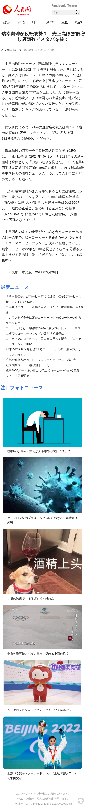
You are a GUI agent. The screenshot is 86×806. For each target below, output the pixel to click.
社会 (35, 22)
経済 (21, 22)
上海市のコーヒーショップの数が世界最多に (35, 333)
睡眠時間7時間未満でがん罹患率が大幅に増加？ (38, 451)
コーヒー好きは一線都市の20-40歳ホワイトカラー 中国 (43, 328)
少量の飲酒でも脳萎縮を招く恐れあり (32, 598)
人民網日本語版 (11, 49)
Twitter (72, 5)
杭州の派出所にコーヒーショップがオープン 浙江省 (41, 360)
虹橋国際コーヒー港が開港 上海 (27, 365)
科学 (50, 22)
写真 (64, 22)
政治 (7, 22)
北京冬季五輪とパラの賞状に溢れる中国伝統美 (38, 653)
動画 (79, 22)
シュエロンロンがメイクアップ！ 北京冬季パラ (39, 710)
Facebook (59, 5)
